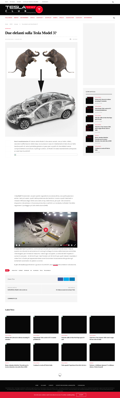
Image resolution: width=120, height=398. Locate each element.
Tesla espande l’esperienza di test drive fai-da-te (73, 365)
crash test (14, 270)
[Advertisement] (99, 54)
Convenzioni (45, 1)
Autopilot (48, 17)
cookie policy (71, 395)
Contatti (19, 1)
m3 (31, 270)
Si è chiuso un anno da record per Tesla (65, 290)
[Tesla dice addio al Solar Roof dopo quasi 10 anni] (89, 118)
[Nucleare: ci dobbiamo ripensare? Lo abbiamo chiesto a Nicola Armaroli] (102, 352)
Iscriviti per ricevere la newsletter (30, 1)
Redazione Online (9, 39)
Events (55, 17)
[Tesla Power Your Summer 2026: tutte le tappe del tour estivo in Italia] (89, 127)
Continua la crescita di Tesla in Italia (42, 365)
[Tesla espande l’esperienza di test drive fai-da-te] (74, 352)
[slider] (36, 245)
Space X (61, 17)
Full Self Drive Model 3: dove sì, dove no (17, 290)
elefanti (21, 270)
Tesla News (8, 17)
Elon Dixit (79, 17)
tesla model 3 (47, 270)
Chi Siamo (12, 1)
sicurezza (35, 270)
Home (6, 1)
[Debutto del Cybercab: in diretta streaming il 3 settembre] (89, 100)
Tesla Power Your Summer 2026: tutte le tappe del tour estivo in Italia (103, 128)
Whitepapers (88, 17)
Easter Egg (8, 28)
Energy (16, 17)
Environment (24, 17)
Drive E (32, 17)
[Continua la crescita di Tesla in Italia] (89, 149)
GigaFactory (70, 17)
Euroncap (26, 270)
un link (55, 265)
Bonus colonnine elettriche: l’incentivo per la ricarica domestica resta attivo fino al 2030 (103, 139)
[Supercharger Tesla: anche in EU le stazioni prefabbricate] (89, 109)
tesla (41, 270)
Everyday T (40, 17)
